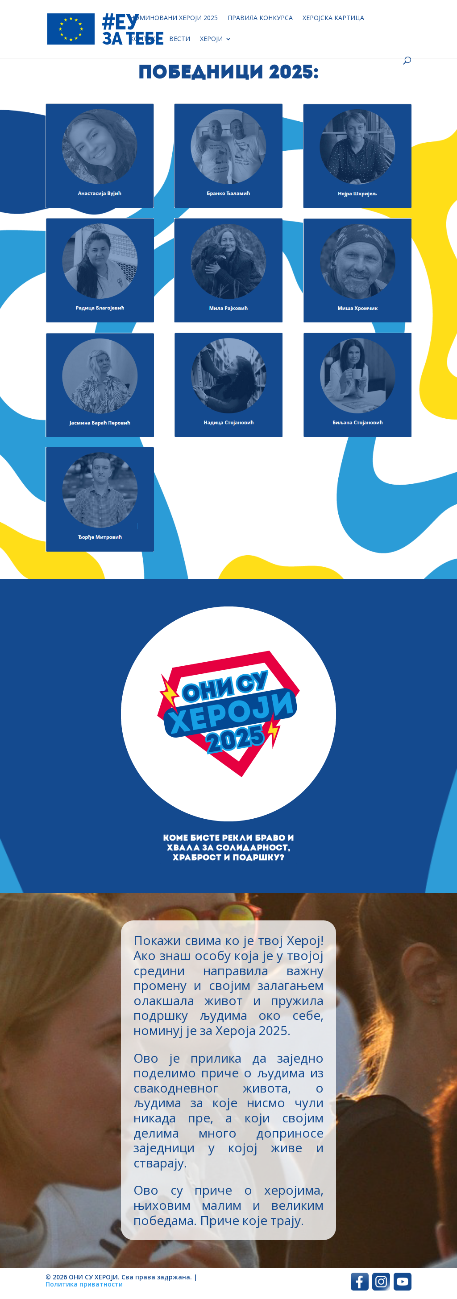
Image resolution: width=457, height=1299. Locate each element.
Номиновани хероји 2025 (174, 18)
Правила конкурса (260, 18)
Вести (179, 39)
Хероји (211, 39)
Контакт (144, 39)
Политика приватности (84, 1284)
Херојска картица (333, 18)
